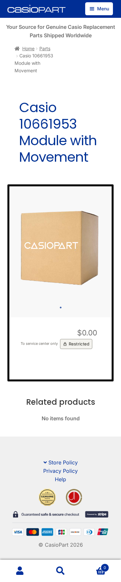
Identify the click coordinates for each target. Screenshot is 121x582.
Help (60, 479)
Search (60, 571)
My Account (20, 571)
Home (28, 48)
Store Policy (63, 462)
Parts (44, 48)
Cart (93, 565)
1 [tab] (60, 307)
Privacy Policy (60, 471)
